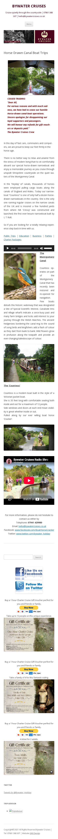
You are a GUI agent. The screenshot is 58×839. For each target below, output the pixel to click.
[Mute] (41, 248)
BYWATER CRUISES (29, 6)
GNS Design (35, 833)
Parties (48, 235)
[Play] (7, 248)
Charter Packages (12, 239)
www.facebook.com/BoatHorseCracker (34, 529)
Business (36, 235)
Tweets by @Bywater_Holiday (17, 792)
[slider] (48, 248)
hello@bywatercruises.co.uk (32, 526)
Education (24, 235)
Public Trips (10, 235)
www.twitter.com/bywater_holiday (33, 533)
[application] (29, 248)
